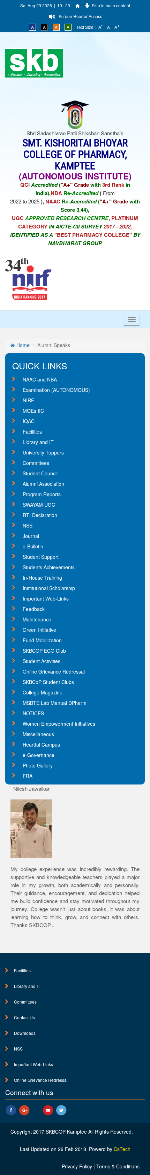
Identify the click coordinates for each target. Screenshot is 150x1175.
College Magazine (42, 692)
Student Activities (41, 661)
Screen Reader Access (80, 16)
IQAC (29, 421)
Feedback (34, 608)
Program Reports (42, 494)
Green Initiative (39, 629)
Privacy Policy (77, 1166)
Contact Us (24, 1017)
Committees (36, 462)
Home (22, 344)
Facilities (32, 431)
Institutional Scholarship (49, 588)
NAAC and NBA (40, 379)
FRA (27, 775)
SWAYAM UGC (39, 504)
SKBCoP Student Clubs (48, 681)
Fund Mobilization (42, 640)
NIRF (28, 400)
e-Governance (38, 754)
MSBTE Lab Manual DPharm (55, 702)
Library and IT (38, 441)
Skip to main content (111, 5)
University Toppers (43, 452)
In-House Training (42, 577)
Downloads (25, 1033)
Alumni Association (43, 483)
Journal (31, 535)
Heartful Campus (41, 744)
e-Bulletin (33, 546)
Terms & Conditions (118, 1166)
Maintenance (37, 619)
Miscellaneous (38, 734)
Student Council (40, 473)
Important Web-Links (46, 598)
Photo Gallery (38, 765)
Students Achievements (49, 567)
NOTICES (33, 713)
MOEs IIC (33, 410)
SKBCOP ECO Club (44, 650)
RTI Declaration (40, 515)
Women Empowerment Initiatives (59, 723)
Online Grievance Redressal (54, 671)
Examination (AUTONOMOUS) (56, 389)
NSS (27, 525)
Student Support (41, 556)
